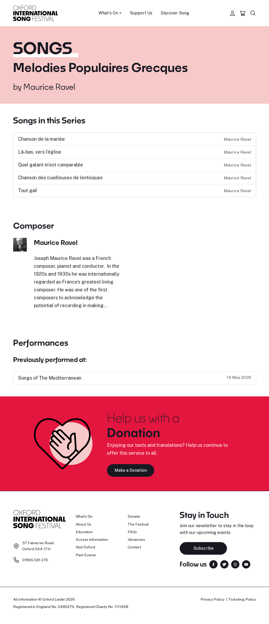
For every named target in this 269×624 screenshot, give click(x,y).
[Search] (253, 13)
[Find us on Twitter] (224, 564)
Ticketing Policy (242, 599)
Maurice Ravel (49, 86)
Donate (134, 516)
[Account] (232, 13)
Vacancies (136, 539)
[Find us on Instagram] (235, 564)
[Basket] (243, 13)
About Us (83, 524)
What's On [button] (108, 13)
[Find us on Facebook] (213, 564)
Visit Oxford (85, 547)
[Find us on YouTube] (246, 564)
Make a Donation (131, 470)
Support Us (141, 13)
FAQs (132, 532)
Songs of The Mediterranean (49, 378)
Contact (134, 547)
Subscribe (203, 548)
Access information (92, 539)
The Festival (138, 524)
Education (84, 532)
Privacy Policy (212, 599)
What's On (84, 516)
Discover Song (175, 13)
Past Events (86, 555)
